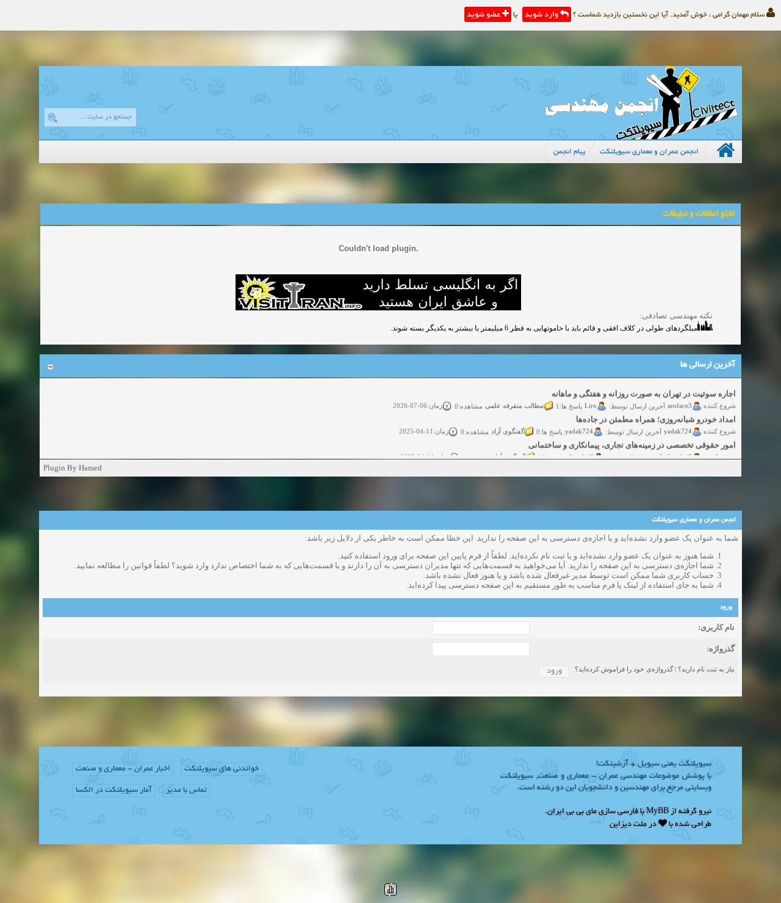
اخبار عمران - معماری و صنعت (123, 769)
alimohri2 (678, 450)
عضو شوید (484, 15)
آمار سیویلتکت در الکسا (114, 790)
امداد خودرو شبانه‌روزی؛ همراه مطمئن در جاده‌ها (656, 413)
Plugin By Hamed (72, 467)
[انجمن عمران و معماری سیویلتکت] (641, 136)
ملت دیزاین (628, 825)
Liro (591, 399)
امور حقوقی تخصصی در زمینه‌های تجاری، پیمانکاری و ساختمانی (632, 439)
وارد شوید (542, 15)
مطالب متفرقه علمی (514, 399)
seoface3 (680, 399)
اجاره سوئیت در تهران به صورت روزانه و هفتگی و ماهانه (644, 387)
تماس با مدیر (186, 790)
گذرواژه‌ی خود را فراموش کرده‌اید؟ (624, 669)
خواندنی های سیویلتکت (221, 769)
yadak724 (678, 424)
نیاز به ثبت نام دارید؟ (706, 669)
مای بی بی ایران (572, 812)
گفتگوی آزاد (507, 424)
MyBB (657, 812)
